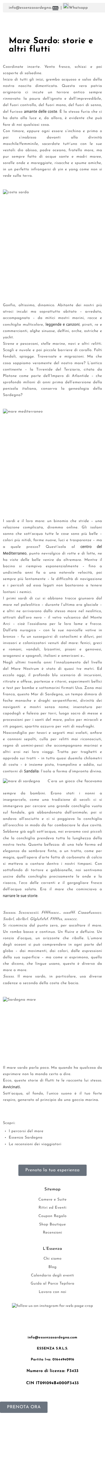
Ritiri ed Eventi (52, 1208)
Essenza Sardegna (26, 1138)
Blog (52, 1267)
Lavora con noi (52, 1292)
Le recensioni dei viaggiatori (35, 1144)
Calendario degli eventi (52, 1276)
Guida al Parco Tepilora (52, 1284)
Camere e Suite (52, 1200)
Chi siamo (52, 1259)
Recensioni (52, 1233)
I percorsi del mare (26, 1131)
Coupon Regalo (52, 1216)
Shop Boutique (52, 1225)
